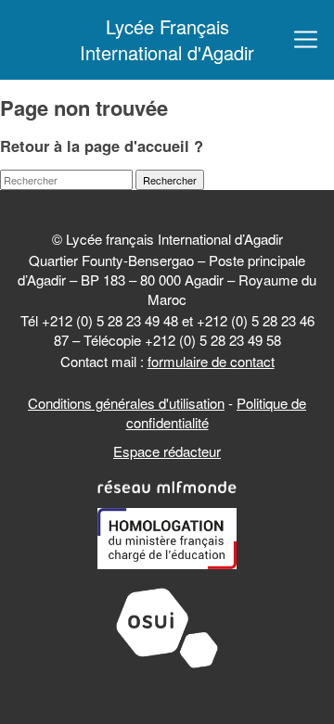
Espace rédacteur (167, 451)
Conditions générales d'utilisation (126, 403)
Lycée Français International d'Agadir (167, 40)
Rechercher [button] (170, 179)
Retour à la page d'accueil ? (101, 145)
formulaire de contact (211, 361)
